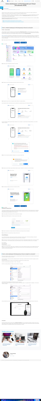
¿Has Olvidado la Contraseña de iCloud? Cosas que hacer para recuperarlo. (32, 344)
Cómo (3, 360)
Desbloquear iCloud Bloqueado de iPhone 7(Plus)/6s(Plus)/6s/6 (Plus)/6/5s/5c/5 (7, 344)
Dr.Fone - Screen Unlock (5, 35)
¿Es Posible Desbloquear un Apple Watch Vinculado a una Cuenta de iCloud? (19, 344)
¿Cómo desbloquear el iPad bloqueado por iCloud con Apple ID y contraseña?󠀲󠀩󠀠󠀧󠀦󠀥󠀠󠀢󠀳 (13, 21)
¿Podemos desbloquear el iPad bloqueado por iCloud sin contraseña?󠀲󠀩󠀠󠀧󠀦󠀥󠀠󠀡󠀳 (12, 20)
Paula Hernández (6, 8)
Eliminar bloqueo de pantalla (12, 9)
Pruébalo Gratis (17, 42)
